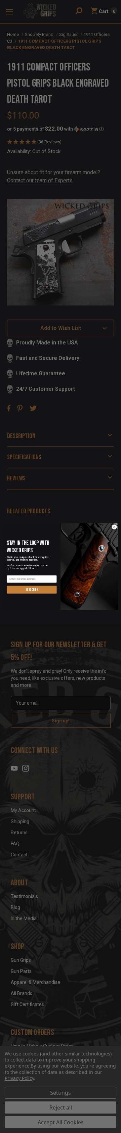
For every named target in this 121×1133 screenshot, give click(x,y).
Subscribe (32, 589)
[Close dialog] (114, 526)
